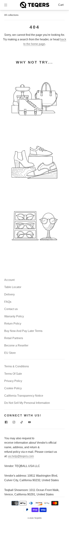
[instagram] (14, 422)
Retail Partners (13, 338)
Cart (61, 4)
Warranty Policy (14, 316)
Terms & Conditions (16, 366)
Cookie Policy (13, 388)
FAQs (7, 301)
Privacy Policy (13, 380)
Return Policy (12, 323)
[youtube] (29, 422)
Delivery (9, 294)
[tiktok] (21, 422)
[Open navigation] (8, 5)
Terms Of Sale (13, 373)
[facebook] (6, 422)
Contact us (11, 309)
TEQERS (38, 518)
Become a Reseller (16, 345)
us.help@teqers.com (21, 456)
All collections (11, 15)
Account (9, 279)
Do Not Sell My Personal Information (27, 402)
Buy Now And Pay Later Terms (23, 330)
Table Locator (12, 287)
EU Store (10, 352)
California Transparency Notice (23, 395)
